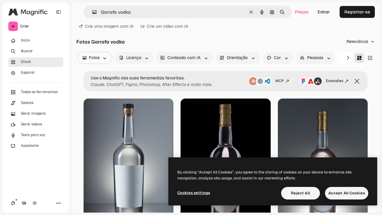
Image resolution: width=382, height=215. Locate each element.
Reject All (300, 193)
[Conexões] (13, 203)
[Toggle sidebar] (58, 12)
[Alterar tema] (34, 203)
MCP (279, 81)
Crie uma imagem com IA (109, 26)
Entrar (324, 12)
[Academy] (24, 203)
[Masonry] (359, 58)
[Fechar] (357, 81)
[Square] (370, 58)
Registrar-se (357, 12)
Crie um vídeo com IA (167, 26)
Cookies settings (193, 192)
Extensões (334, 81)
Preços (302, 12)
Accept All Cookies (346, 193)
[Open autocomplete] (92, 12)
